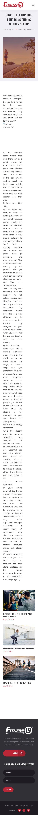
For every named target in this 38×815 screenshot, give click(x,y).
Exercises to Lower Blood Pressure (18, 648)
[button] (33, 5)
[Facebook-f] (23, 810)
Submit (8, 790)
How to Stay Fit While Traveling (17, 683)
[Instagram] (28, 810)
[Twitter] (19, 810)
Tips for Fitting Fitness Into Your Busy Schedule (17, 615)
